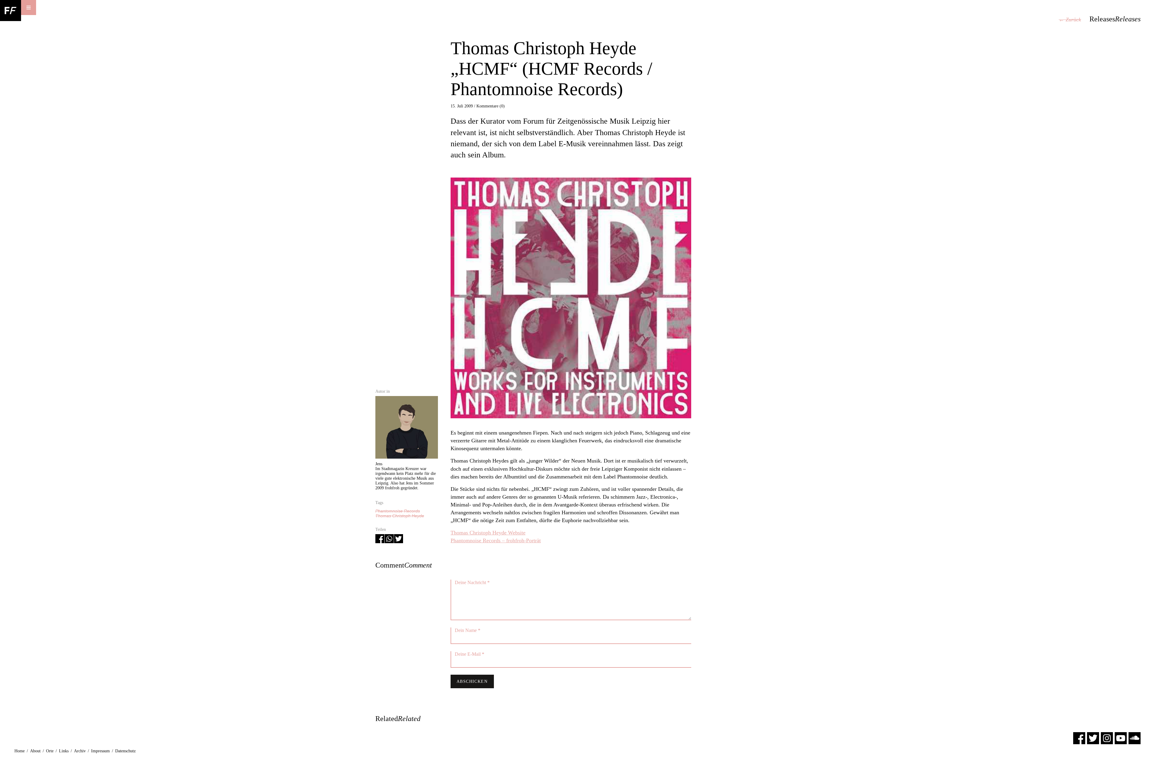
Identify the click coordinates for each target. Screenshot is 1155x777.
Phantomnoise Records (397, 511)
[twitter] (1093, 738)
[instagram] (1107, 738)
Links (64, 751)
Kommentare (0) (490, 106)
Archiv (80, 751)
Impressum (100, 751)
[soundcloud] (1135, 738)
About (35, 751)
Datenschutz (125, 751)
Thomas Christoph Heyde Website (488, 533)
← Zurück (1070, 20)
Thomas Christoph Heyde (399, 515)
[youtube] (1121, 738)
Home (19, 751)
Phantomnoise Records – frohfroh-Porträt (496, 540)
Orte (50, 751)
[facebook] (1079, 738)
